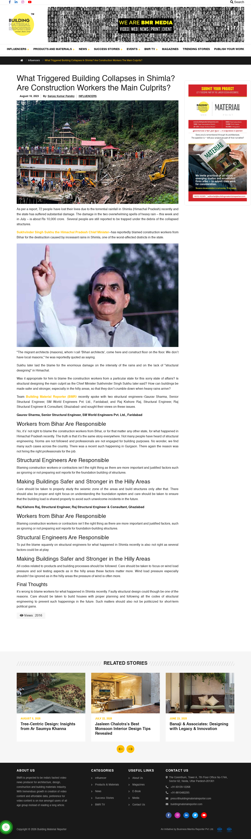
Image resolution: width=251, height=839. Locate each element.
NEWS (83, 49)
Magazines (138, 785)
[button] (130, 749)
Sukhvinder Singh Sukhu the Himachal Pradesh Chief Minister (63, 232)
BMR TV (149, 49)
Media (135, 798)
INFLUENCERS (16, 49)
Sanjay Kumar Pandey (61, 96)
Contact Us (138, 805)
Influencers (34, 60)
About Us (137, 778)
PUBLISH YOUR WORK (229, 49)
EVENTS (132, 49)
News (98, 791)
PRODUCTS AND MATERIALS (52, 49)
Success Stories (104, 798)
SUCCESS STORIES (107, 49)
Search (238, 2)
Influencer (100, 778)
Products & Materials (107, 785)
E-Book (136, 791)
